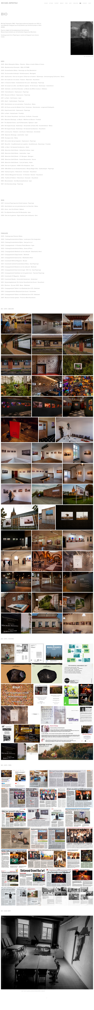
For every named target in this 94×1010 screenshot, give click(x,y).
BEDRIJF (62, 3)
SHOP (89, 3)
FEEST (66, 3)
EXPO (70, 3)
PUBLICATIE (75, 3)
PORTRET (57, 3)
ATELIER (46, 3)
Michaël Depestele (9, 3)
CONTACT (85, 3)
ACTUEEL (51, 3)
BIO (80, 3)
